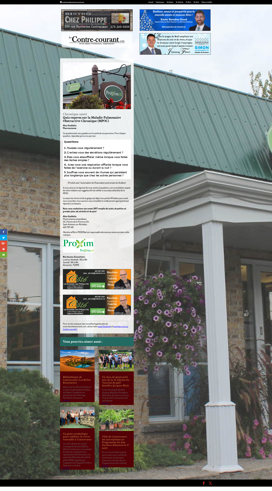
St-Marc (188, 2)
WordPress (101, 483)
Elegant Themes (76, 483)
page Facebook (104, 326)
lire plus (66, 400)
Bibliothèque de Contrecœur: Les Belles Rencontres (77, 380)
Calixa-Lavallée (206, 2)
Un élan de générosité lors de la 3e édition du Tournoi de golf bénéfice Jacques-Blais (115, 381)
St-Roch (196, 2)
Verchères (170, 2)
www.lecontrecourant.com (74, 326)
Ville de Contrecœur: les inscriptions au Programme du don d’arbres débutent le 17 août (115, 442)
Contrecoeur (160, 2)
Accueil (150, 2)
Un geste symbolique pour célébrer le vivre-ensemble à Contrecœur (77, 436)
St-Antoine (179, 2)
